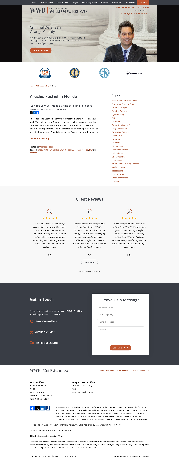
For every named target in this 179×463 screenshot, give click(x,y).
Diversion (104, 2)
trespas (115, 181)
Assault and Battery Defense (124, 100)
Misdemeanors (118, 146)
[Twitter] (37, 408)
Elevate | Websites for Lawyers (131, 456)
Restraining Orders (89, 2)
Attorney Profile (46, 2)
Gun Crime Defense (120, 132)
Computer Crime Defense (123, 104)
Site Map (134, 370)
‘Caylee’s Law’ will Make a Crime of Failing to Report (61, 105)
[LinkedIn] (42, 408)
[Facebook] (32, 408)
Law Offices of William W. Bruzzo (61, 456)
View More (89, 262)
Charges (75, 2)
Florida (85, 150)
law (91, 150)
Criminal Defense (119, 111)
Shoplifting (117, 160)
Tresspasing (117, 171)
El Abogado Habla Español (135, 13)
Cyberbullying (118, 114)
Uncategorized (46, 147)
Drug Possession (119, 128)
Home (34, 2)
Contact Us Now (40, 50)
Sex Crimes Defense (120, 157)
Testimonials (130, 2)
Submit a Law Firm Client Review (89, 272)
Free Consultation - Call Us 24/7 (132, 7)
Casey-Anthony (45, 150)
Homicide (116, 139)
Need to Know (62, 2)
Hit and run (117, 135)
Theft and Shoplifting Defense (125, 163)
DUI (113, 118)
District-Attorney (73, 150)
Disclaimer (110, 370)
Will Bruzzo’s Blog (42, 86)
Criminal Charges (119, 107)
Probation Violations (121, 149)
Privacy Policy (122, 370)
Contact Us (142, 2)
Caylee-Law (58, 150)
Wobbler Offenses (120, 177)
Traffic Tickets (118, 167)
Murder (33, 152)
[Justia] (47, 408)
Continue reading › (40, 138)
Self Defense (117, 153)
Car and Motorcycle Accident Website (54, 430)
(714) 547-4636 (140, 10)
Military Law (116, 2)
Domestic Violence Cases (123, 125)
